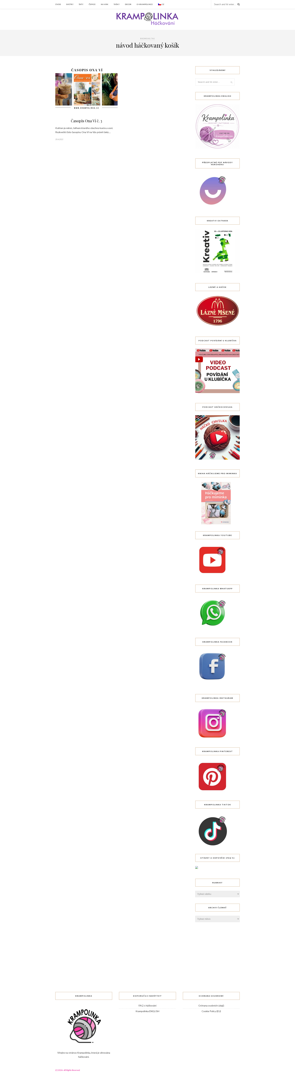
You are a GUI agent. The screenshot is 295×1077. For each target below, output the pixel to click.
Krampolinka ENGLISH (147, 1011)
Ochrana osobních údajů (211, 1005)
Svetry (70, 4)
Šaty (81, 4)
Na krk (104, 4)
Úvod (58, 4)
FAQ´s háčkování (147, 1005)
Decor (128, 4)
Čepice (92, 4)
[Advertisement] (221, 950)
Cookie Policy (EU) (211, 1011)
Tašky (117, 4)
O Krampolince (145, 4)
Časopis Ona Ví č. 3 (86, 120)
